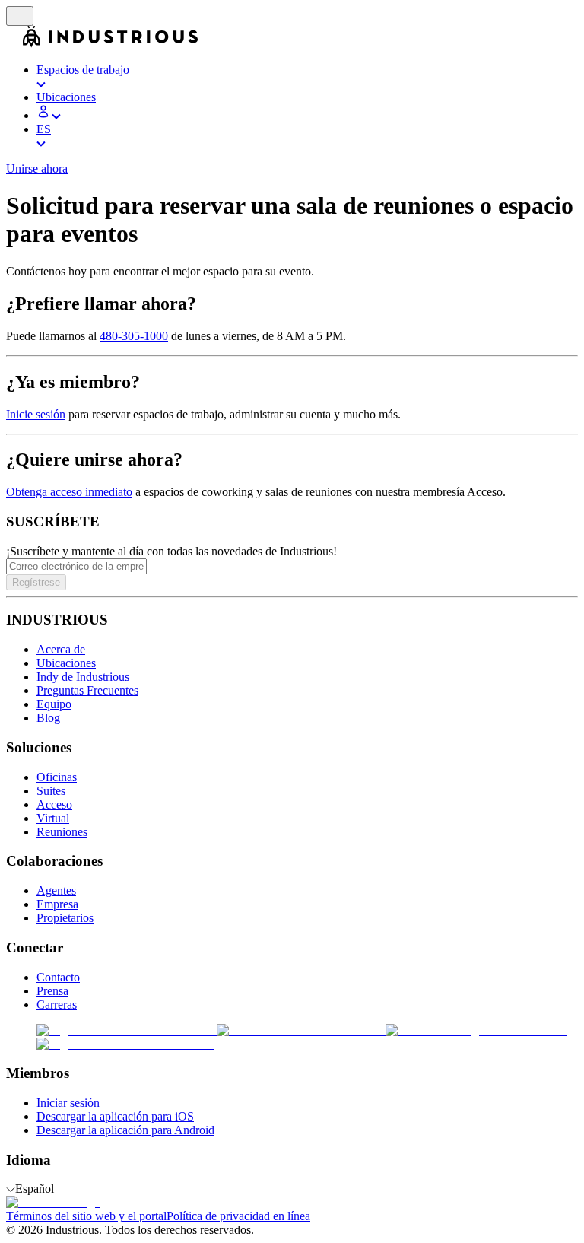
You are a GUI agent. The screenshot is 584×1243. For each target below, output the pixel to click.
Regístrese (36, 582)
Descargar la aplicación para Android (125, 1130)
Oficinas (56, 777)
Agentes (56, 890)
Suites (50, 790)
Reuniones (61, 831)
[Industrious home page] (14, 43)
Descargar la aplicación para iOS (115, 1116)
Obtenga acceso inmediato (69, 491)
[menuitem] (307, 77)
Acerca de (60, 649)
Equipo (53, 704)
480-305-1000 (134, 335)
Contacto (58, 977)
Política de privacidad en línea (238, 1216)
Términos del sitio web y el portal (86, 1216)
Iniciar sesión (68, 1102)
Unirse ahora (37, 168)
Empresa (57, 904)
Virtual (52, 818)
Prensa (52, 990)
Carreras (56, 1004)
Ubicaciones (66, 662)
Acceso (54, 804)
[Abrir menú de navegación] (19, 16)
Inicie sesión (35, 414)
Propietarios (65, 917)
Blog (48, 717)
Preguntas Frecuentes (87, 690)
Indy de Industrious (82, 676)
